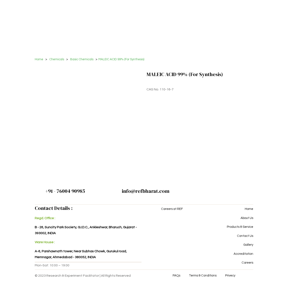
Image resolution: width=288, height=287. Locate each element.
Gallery (248, 244)
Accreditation (243, 253)
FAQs (176, 275)
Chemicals (56, 59)
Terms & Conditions (203, 275)
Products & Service (240, 226)
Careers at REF (172, 209)
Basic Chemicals (81, 59)
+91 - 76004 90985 (65, 191)
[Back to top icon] (267, 278)
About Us (247, 218)
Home (39, 59)
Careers (247, 262)
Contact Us (245, 235)
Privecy (230, 275)
